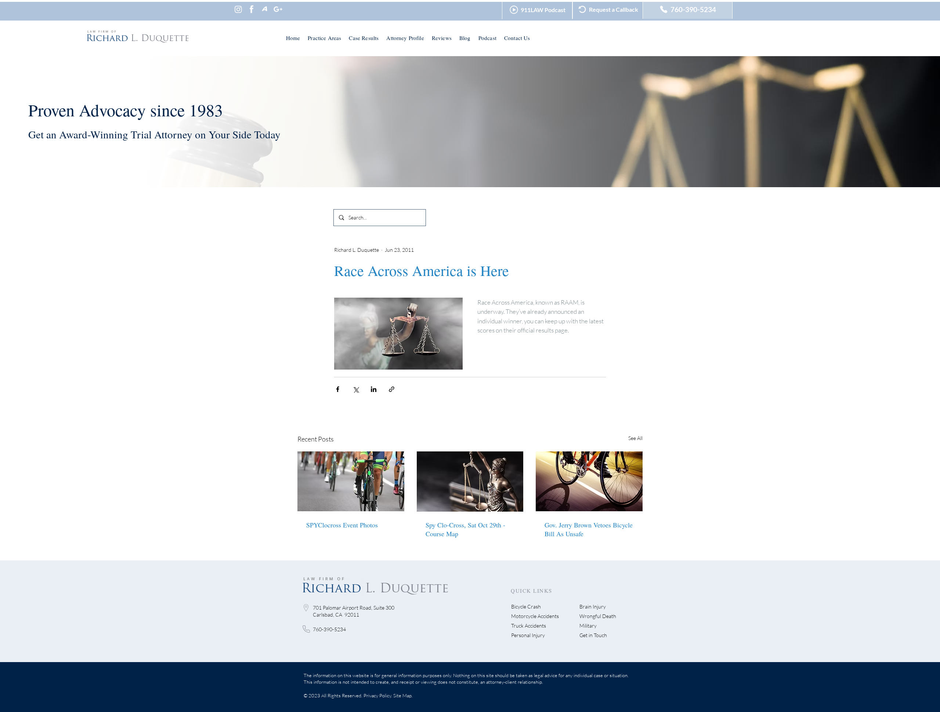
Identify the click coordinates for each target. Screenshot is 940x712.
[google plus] (278, 9)
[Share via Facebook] (337, 389)
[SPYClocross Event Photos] (350, 481)
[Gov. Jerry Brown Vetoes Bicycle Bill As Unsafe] (589, 481)
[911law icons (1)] (251, 9)
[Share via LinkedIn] (373, 389)
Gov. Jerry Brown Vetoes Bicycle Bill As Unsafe (589, 529)
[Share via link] (391, 389)
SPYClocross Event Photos (342, 524)
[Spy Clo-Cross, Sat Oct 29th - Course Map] (470, 481)
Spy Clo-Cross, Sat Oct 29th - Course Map (465, 529)
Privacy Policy (377, 695)
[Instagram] (238, 9)
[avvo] (265, 9)
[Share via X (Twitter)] (355, 389)
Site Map (402, 695)
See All (635, 438)
